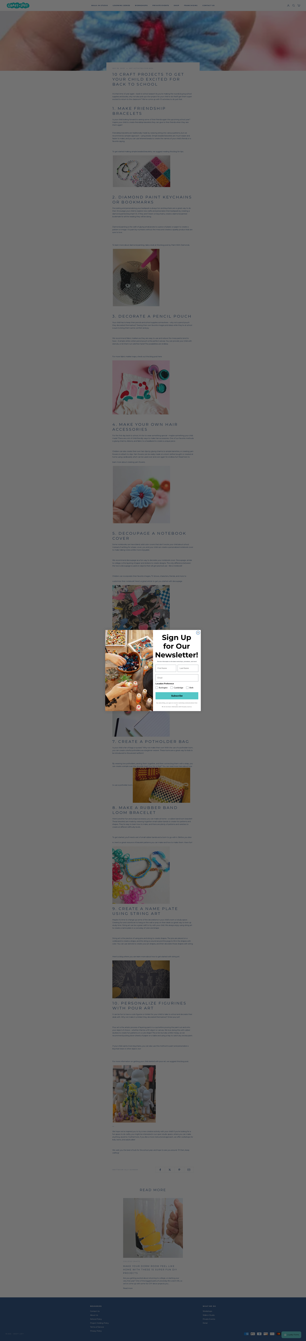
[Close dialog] (198, 632)
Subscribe (177, 695)
